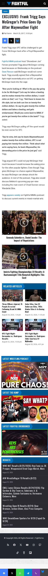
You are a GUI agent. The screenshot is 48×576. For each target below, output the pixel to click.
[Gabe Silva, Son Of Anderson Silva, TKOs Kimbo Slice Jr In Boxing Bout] (35, 295)
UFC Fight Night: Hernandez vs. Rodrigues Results (12, 336)
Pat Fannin (8, 33)
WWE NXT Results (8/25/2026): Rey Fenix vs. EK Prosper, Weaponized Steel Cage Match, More (24, 467)
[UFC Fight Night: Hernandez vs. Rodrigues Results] (12, 325)
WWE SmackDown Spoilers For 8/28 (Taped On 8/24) (24, 519)
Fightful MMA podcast (11, 61)
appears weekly (14, 195)
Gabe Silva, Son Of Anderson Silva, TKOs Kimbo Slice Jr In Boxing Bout (34, 308)
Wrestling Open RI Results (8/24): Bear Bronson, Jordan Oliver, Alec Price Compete (23, 507)
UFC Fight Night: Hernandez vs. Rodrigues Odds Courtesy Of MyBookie (35, 337)
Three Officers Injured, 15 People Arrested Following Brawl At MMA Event (12, 308)
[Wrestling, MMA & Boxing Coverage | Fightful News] (17, 3)
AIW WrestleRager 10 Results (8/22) (19, 478)
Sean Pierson (8, 72)
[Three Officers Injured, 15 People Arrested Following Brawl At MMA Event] (12, 295)
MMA (5, 11)
